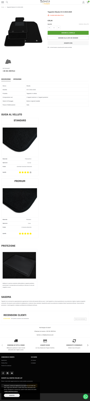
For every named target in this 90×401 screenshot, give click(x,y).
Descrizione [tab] (6, 79)
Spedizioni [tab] (17, 79)
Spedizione (4, 360)
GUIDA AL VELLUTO (84, 24)
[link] (8, 61)
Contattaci (33, 363)
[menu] (2, 2)
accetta (11, 395)
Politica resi (4, 363)
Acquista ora (68, 43)
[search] (7, 2)
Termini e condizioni (6, 365)
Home (2, 7)
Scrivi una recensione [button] (80, 319)
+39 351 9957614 (9, 71)
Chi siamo (33, 360)
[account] (83, 2)
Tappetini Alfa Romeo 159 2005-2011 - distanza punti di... (20, 376)
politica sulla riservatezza (11, 391)
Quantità (50, 24)
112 (50, 47)
